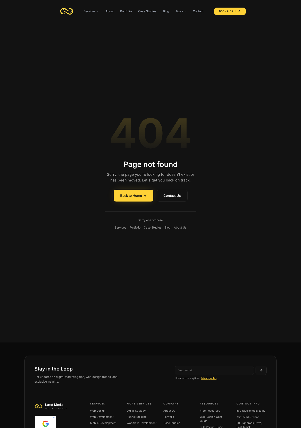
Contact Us (172, 196)
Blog (166, 11)
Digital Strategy (136, 410)
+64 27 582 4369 (247, 416)
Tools (179, 11)
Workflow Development (141, 423)
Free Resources (210, 410)
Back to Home (131, 196)
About (109, 11)
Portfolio (126, 11)
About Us (180, 227)
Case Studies (147, 11)
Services (90, 11)
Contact (198, 11)
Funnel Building (137, 416)
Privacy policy (209, 378)
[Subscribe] (261, 370)
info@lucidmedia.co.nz (250, 410)
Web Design (97, 410)
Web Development (101, 416)
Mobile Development (103, 423)
